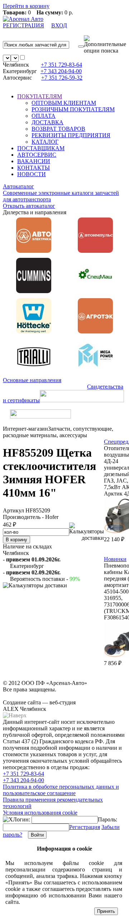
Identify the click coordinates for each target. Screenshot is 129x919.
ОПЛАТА (44, 116)
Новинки (115, 559)
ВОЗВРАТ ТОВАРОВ (58, 129)
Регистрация (84, 827)
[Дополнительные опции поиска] (105, 44)
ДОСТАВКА (47, 122)
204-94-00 (61, 71)
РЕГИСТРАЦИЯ (23, 25)
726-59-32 (61, 78)
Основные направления (32, 380)
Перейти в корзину (26, 6)
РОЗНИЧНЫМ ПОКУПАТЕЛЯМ (73, 109)
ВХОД (59, 25)
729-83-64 (61, 65)
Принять (106, 911)
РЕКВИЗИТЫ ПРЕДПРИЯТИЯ (71, 135)
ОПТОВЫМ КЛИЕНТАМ (64, 103)
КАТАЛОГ (45, 142)
